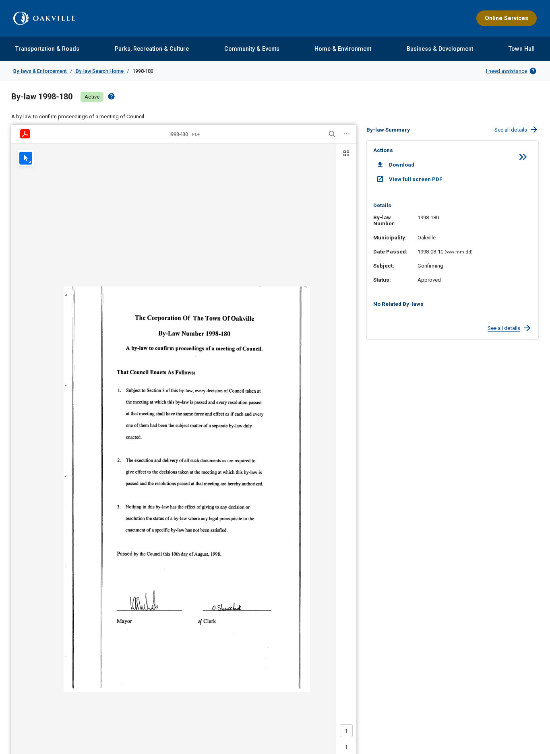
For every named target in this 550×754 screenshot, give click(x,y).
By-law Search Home (99, 71)
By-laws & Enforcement (40, 71)
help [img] (111, 96)
